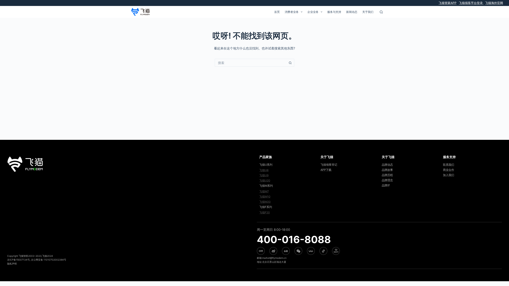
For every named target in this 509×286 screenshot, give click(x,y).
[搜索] (381, 12)
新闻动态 (351, 12)
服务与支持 (334, 12)
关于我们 (367, 12)
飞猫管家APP (448, 3)
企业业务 (313, 12)
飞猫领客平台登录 (471, 3)
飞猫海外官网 (494, 3)
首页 (277, 12)
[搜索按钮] (290, 63)
